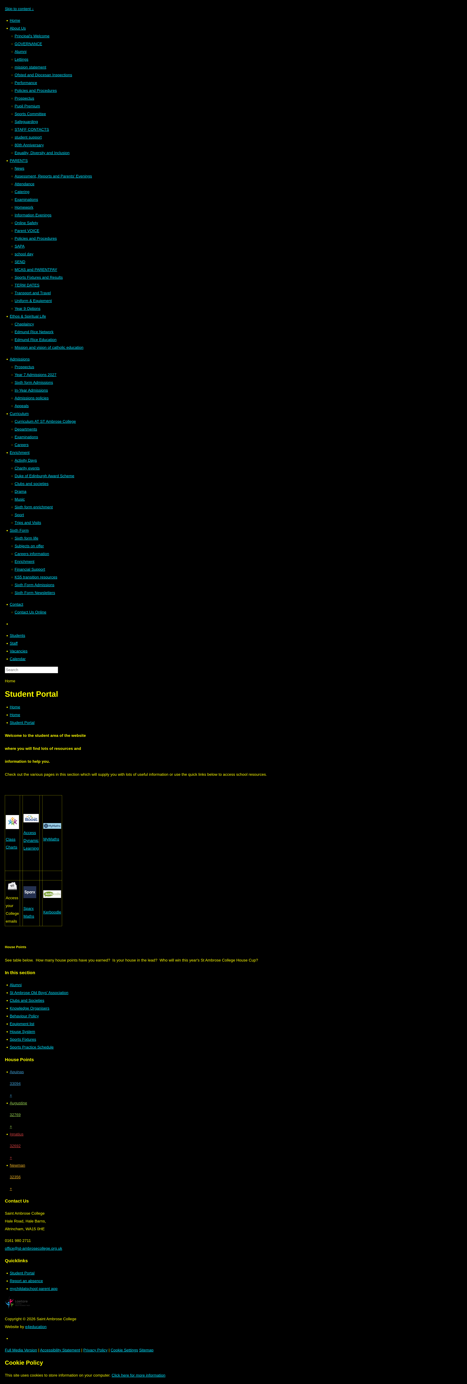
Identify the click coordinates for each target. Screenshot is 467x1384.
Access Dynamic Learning (31, 840)
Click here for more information (138, 1375)
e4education (36, 1327)
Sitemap (146, 1350)
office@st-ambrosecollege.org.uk (33, 1248)
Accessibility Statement (60, 1350)
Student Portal (22, 722)
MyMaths (51, 839)
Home (15, 707)
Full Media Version (21, 1350)
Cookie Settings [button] (124, 1350)
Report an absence (26, 1281)
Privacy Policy (95, 1350)
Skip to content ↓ (19, 9)
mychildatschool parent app (34, 1288)
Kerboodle (52, 912)
